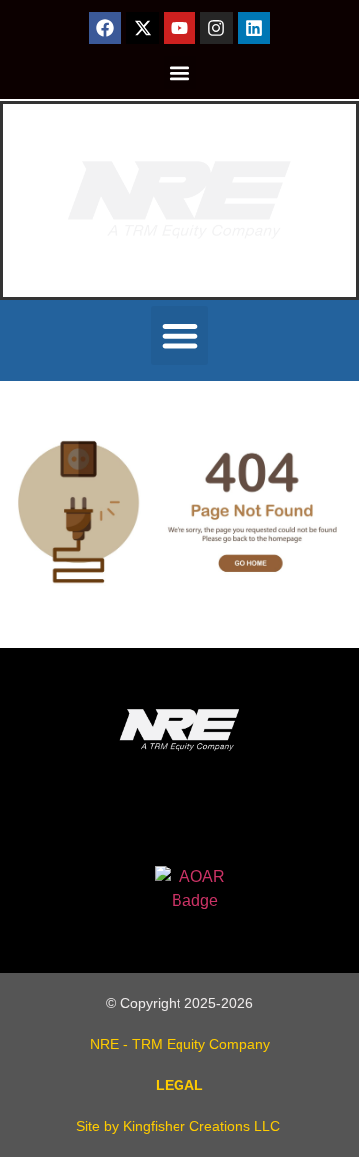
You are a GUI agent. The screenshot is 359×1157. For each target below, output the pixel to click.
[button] (180, 72)
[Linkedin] (254, 28)
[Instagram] (216, 28)
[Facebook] (105, 28)
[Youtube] (179, 28)
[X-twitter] (142, 28)
